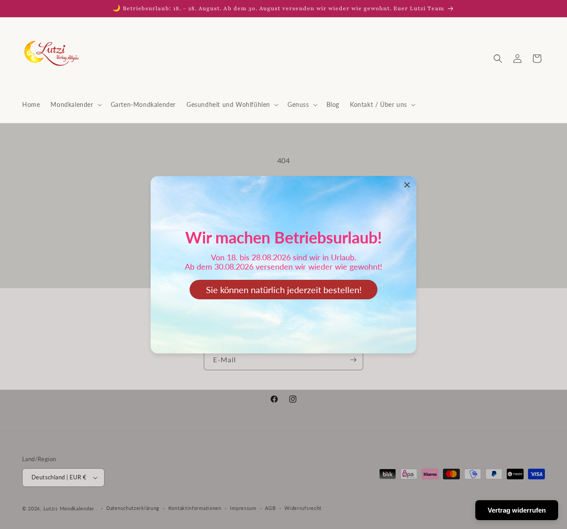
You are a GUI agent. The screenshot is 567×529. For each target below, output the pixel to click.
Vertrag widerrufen (517, 510)
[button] (75, 104)
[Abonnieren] (353, 359)
